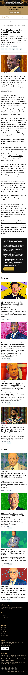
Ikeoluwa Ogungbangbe (7, 563)
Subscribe (5, 648)
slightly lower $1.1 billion (15, 156)
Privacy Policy (4, 617)
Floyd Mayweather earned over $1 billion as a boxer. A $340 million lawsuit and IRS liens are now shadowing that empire (13, 430)
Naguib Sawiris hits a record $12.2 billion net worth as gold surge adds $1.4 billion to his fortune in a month (13, 476)
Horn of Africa (4, 629)
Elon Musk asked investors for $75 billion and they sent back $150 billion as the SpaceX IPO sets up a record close (13, 305)
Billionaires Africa (6, 26)
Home (2, 21)
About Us (3, 615)
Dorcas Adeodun (5, 317)
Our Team (3, 621)
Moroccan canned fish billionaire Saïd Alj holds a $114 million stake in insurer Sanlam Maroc (14, 590)
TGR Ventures (4, 27)
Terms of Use (4, 619)
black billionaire (16, 26)
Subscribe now (14, 12)
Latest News (10, 25)
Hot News (3, 25)
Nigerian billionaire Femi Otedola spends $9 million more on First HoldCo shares (13, 553)
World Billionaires (6, 511)
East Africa (3, 633)
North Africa (14, 21)
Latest (7, 21)
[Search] (20, 17)
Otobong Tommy (5, 526)
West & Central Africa (6, 549)
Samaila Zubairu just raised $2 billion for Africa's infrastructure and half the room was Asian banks (13, 345)
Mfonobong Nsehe (5, 44)
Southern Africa (4, 635)
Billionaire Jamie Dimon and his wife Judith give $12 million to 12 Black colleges (12, 516)
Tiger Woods (12, 27)
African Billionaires (20, 25)
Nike (23, 26)
